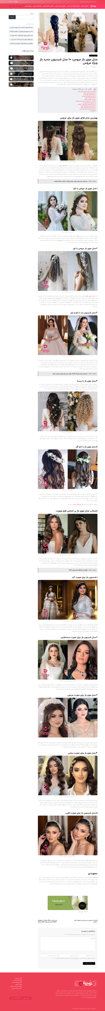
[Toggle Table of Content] (94, 89)
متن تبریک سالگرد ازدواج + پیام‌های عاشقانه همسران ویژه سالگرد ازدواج (47, 922)
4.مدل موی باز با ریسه (89, 97)
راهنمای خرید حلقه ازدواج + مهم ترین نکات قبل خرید (21, 43)
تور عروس (58, 298)
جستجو (32, 13)
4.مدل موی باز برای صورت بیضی (87, 107)
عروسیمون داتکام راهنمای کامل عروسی (88, 1)
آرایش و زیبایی (84, 6)
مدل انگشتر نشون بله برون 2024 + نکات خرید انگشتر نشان (21, 39)
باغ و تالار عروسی (37, 6)
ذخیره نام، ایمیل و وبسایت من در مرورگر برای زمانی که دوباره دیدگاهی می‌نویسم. (75, 958)
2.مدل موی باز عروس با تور (88, 94)
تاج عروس (60, 240)
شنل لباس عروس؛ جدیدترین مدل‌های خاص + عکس (85, 922)
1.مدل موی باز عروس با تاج (89, 93)
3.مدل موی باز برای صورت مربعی (87, 106)
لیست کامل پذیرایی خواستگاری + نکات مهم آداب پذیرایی (21, 35)
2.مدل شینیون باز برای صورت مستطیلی (86, 104)
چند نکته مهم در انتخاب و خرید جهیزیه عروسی (21, 27)
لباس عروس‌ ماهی (90, 296)
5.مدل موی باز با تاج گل (89, 99)
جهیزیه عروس (27, 6)
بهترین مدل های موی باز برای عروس (86, 91)
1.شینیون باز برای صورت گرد (88, 102)
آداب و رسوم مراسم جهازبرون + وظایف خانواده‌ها (21, 31)
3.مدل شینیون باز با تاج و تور (88, 96)
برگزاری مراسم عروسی (60, 6)
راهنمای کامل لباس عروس (73, 6)
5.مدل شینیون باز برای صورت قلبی (86, 109)
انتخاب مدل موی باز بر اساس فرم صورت (85, 101)
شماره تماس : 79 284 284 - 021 (20, 998)
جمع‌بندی (92, 110)
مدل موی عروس (63, 166)
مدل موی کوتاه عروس (78, 504)
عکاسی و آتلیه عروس (48, 6)
